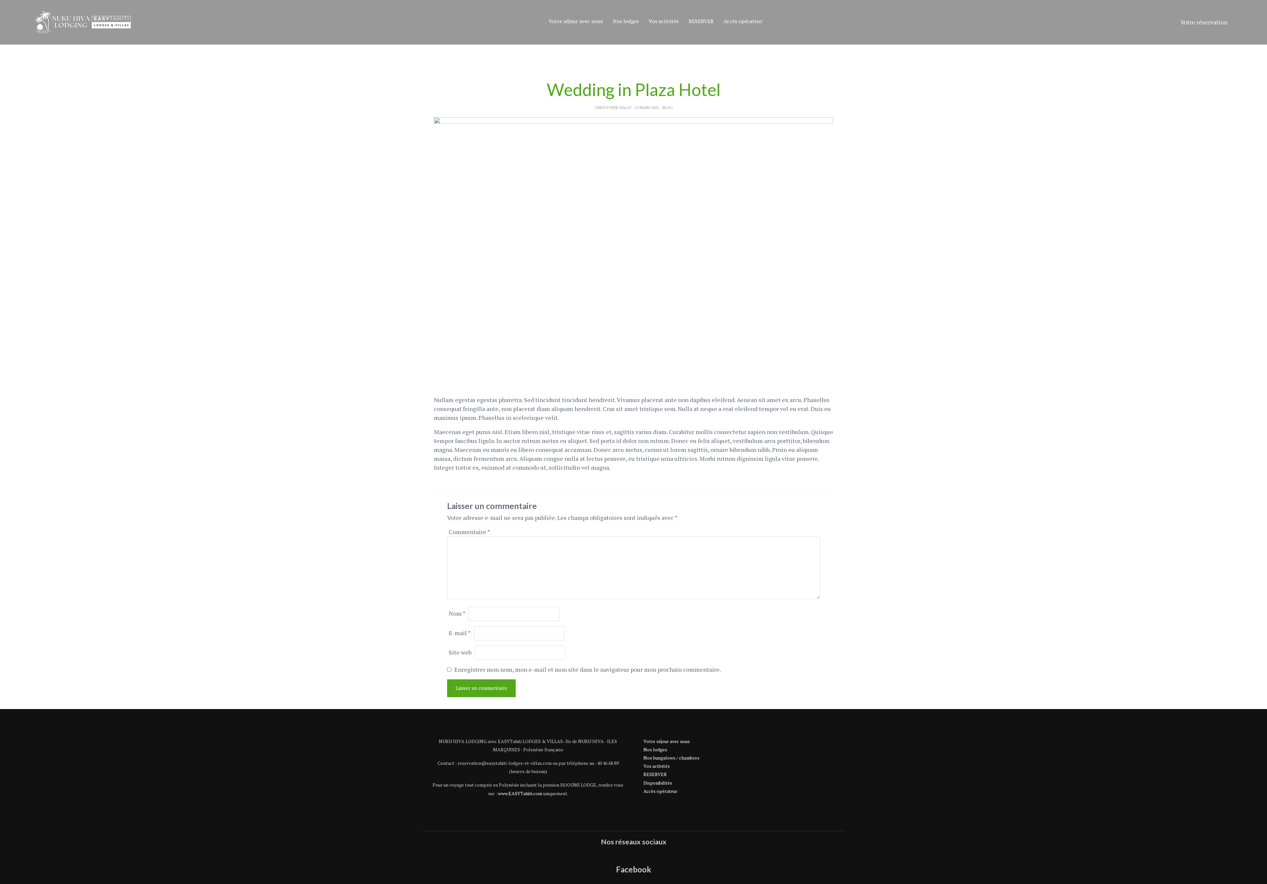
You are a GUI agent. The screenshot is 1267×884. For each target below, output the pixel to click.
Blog (668, 107)
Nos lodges (626, 21)
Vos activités (664, 21)
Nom (457, 613)
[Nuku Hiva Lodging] (82, 22)
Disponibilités (657, 783)
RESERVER (701, 21)
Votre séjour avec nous (576, 21)
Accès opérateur (743, 21)
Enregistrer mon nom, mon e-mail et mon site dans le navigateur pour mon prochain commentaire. (587, 669)
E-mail (460, 633)
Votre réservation (1204, 22)
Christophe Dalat (613, 107)
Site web (460, 652)
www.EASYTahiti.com (520, 793)
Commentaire (469, 532)
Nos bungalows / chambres (671, 758)
